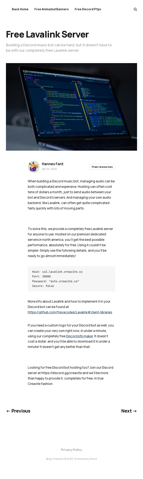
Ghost (93, 459)
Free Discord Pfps (88, 9)
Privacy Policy (71, 450)
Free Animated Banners (51, 9)
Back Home (20, 9)
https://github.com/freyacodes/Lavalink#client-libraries (70, 312)
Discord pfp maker (79, 336)
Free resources (102, 167)
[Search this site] (135, 9)
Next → (129, 411)
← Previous (18, 411)
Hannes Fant (52, 163)
